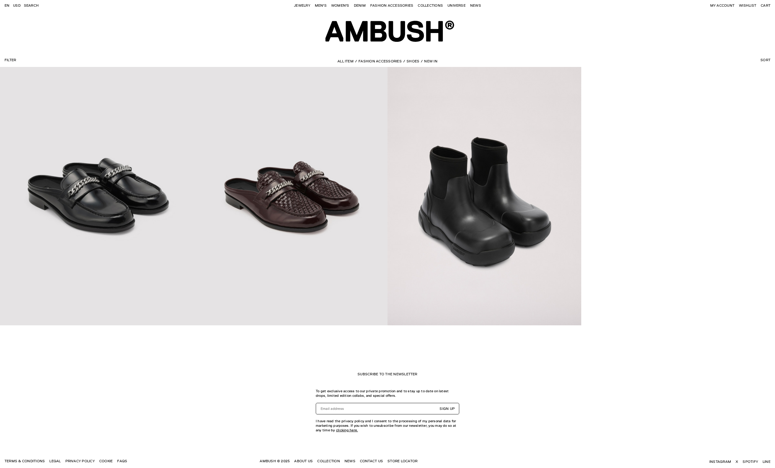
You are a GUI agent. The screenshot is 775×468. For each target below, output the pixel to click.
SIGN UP (447, 409)
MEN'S (321, 5)
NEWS (475, 5)
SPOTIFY (750, 462)
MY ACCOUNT (722, 5)
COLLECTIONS (430, 5)
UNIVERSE (456, 5)
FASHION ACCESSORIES (392, 5)
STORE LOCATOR (402, 461)
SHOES (413, 61)
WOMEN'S (340, 5)
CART (765, 5)
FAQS (122, 461)
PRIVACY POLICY (80, 461)
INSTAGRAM (720, 462)
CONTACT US (371, 461)
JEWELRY (302, 5)
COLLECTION (328, 461)
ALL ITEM (346, 61)
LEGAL (55, 461)
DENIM (360, 5)
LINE (766, 462)
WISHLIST (747, 5)
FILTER (10, 60)
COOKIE (106, 461)
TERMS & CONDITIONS (25, 461)
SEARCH (31, 5)
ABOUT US (303, 461)
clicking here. (347, 430)
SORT (765, 60)
